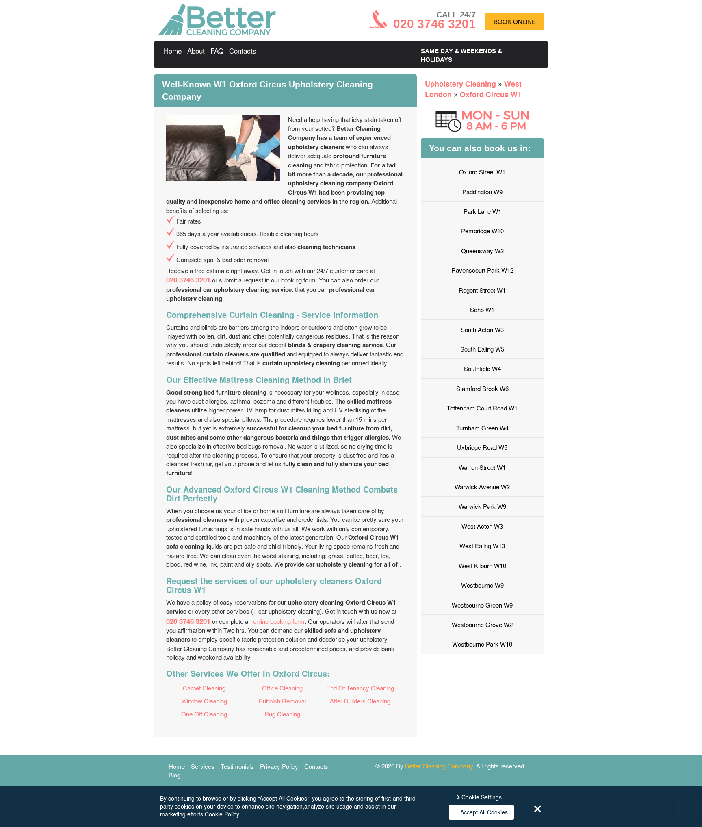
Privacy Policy (279, 766)
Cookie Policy (222, 814)
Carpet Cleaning (204, 688)
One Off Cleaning (204, 714)
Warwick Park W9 (482, 506)
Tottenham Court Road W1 (482, 408)
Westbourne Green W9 (482, 605)
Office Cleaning (282, 688)
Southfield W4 (482, 368)
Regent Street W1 (482, 290)
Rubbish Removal (282, 701)
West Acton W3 (482, 526)
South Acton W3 (482, 329)
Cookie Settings (482, 797)
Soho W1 (482, 309)
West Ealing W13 (482, 545)
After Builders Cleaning (360, 701)
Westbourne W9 (482, 585)
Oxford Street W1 (482, 171)
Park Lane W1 (482, 211)
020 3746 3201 (188, 279)
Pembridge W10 (482, 230)
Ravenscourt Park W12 (482, 270)
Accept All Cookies (484, 812)
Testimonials (237, 766)
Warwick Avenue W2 (482, 486)
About (196, 51)
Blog (174, 775)
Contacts (242, 51)
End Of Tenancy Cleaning (360, 688)
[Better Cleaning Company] (217, 32)
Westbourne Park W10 (482, 644)
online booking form (279, 621)
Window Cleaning (204, 701)
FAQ (216, 51)
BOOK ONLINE (515, 21)
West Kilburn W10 (482, 565)
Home (173, 51)
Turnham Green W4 (482, 427)
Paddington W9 (482, 191)
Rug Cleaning (282, 714)
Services (202, 766)
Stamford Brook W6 (482, 388)
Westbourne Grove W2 (482, 624)
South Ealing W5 (482, 349)
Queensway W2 (482, 250)
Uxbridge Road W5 (482, 447)
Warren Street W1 (482, 467)
